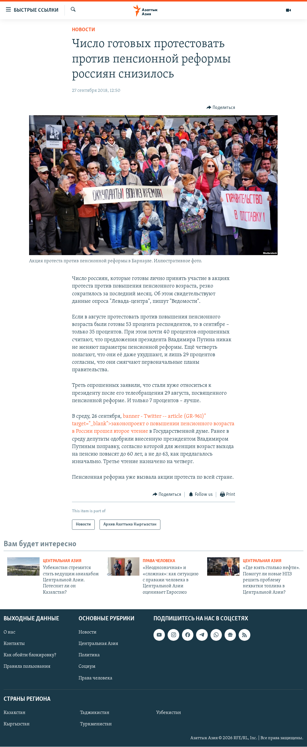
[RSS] (244, 634)
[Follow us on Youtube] (159, 634)
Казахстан (14, 712)
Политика (89, 655)
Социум (87, 666)
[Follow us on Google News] (230, 634)
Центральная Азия (62, 561)
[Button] (221, 108)
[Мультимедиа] (288, 10)
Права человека (159, 561)
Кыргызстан (17, 724)
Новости (83, 30)
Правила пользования (27, 666)
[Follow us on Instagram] (173, 634)
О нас (9, 632)
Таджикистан (94, 712)
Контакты (14, 643)
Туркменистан (96, 724)
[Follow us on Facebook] (187, 634)
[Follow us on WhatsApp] (216, 634)
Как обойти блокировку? (30, 655)
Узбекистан (168, 712)
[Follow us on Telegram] (201, 634)
